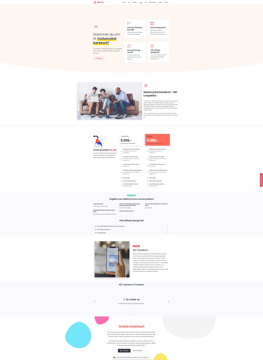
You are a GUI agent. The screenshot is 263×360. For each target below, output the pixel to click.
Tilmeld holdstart (261, 180)
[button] (95, 301)
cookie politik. (144, 357)
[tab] (131, 226)
